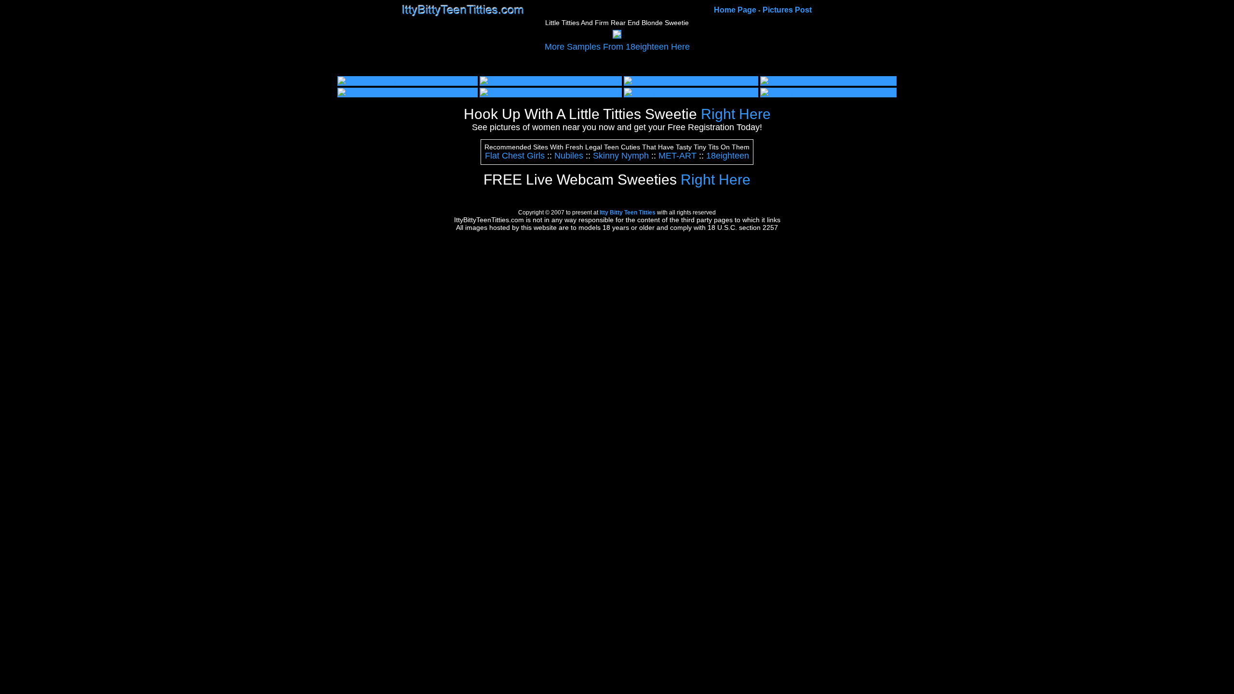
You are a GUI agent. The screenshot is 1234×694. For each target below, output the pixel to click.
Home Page (735, 10)
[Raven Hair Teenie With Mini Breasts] (691, 92)
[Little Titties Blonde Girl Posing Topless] (550, 81)
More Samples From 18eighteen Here (617, 47)
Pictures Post (787, 10)
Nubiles (568, 155)
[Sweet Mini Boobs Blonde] (672, 81)
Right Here (617, 114)
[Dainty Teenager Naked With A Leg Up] (407, 92)
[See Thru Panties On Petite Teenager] (828, 92)
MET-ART (677, 155)
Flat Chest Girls (515, 155)
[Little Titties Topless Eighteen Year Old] (407, 81)
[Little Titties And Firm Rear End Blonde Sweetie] (617, 35)
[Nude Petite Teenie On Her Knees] (542, 92)
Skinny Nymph (621, 155)
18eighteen (727, 155)
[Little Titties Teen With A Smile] (816, 81)
